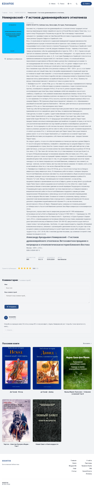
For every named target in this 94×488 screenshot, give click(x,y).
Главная (4, 12)
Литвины (89, 474)
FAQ (90, 468)
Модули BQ (72, 466)
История (61, 25)
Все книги (86, 343)
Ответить (9, 330)
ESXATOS (6, 461)
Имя (5, 284)
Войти (87, 4)
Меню (53, 4)
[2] (22, 268)
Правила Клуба (87, 466)
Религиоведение (70, 25)
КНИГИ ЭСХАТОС (20, 12)
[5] (30, 268)
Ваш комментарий (10, 292)
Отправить (12, 306)
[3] (24, 268)
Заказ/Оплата (87, 471)
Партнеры (88, 463)
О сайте (89, 460)
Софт (74, 468)
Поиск (62, 4)
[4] (27, 268)
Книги (11, 12)
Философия (53, 25)
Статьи (74, 471)
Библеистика (44, 25)
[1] (19, 268)
